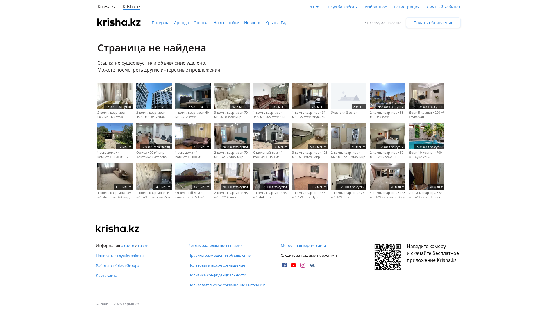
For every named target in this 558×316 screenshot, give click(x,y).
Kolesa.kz (107, 6)
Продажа (160, 22)
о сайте (127, 245)
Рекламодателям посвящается (215, 245)
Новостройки (226, 22)
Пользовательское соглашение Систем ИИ (227, 285)
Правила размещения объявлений (219, 255)
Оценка (201, 22)
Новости (252, 22)
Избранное (376, 7)
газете (143, 245)
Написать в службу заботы (120, 255)
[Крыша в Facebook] (284, 265)
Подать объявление (433, 22)
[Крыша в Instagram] (302, 265)
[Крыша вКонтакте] (312, 265)
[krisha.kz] (118, 229)
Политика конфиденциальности (217, 275)
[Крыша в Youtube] (293, 265)
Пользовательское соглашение (216, 265)
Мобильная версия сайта (303, 245)
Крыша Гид (276, 22)
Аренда (181, 22)
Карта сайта (106, 275)
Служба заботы (343, 7)
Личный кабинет (444, 7)
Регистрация (407, 7)
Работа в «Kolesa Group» (117, 265)
